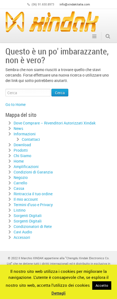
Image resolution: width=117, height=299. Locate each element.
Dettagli (58, 293)
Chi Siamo (22, 155)
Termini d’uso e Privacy (33, 204)
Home (19, 161)
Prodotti (21, 150)
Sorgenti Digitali (28, 215)
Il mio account (26, 199)
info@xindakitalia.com (75, 4)
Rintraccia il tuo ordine (33, 193)
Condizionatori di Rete (33, 226)
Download (22, 144)
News (18, 128)
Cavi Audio (23, 231)
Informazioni (25, 133)
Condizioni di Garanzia (33, 172)
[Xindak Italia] (52, 21)
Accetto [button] (102, 285)
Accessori (22, 237)
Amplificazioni (26, 166)
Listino (20, 210)
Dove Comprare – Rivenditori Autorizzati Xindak (55, 123)
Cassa (19, 188)
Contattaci (31, 139)
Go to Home (15, 104)
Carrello (20, 182)
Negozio (21, 177)
